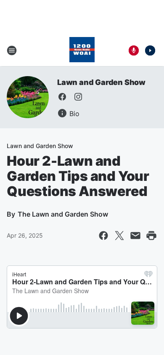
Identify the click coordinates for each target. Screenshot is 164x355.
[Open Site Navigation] (12, 50)
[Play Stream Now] (150, 50)
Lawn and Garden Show (101, 82)
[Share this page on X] (119, 235)
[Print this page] (151, 235)
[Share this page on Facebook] (103, 235)
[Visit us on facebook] (62, 97)
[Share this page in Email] (135, 235)
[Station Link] (82, 50)
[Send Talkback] (134, 50)
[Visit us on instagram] (78, 97)
